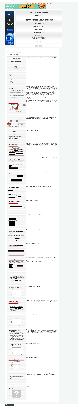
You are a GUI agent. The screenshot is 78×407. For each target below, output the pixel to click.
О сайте (53, 0)
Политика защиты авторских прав (62, 0)
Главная (50, 0)
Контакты (70, 0)
